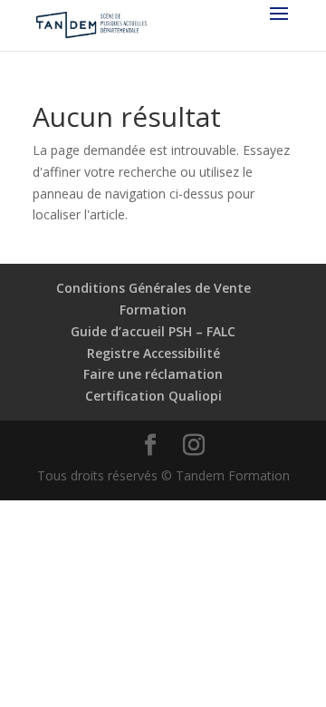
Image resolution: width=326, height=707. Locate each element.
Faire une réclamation (153, 374)
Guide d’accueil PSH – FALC (153, 331)
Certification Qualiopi (153, 395)
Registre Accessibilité (153, 353)
